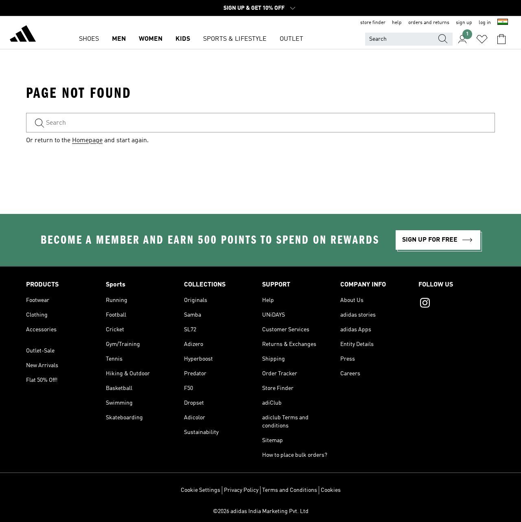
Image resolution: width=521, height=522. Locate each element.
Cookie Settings (200, 490)
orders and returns (428, 22)
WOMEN (150, 39)
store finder (372, 22)
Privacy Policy (241, 490)
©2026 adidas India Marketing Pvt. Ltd (261, 511)
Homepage (87, 140)
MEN (119, 39)
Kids (182, 39)
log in (485, 22)
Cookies (331, 490)
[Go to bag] (501, 39)
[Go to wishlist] (482, 39)
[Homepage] (23, 35)
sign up (464, 22)
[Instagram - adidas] (456, 304)
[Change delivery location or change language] (502, 22)
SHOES (89, 39)
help (397, 22)
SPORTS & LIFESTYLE (235, 39)
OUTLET (291, 39)
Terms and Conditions (289, 490)
